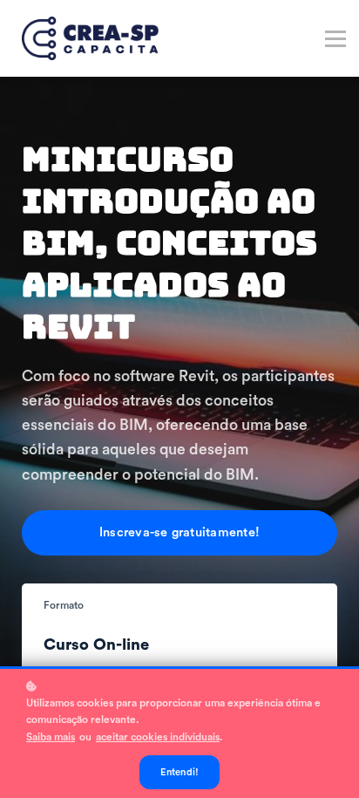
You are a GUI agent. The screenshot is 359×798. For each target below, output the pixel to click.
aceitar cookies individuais (158, 737)
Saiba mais (50, 737)
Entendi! (180, 772)
